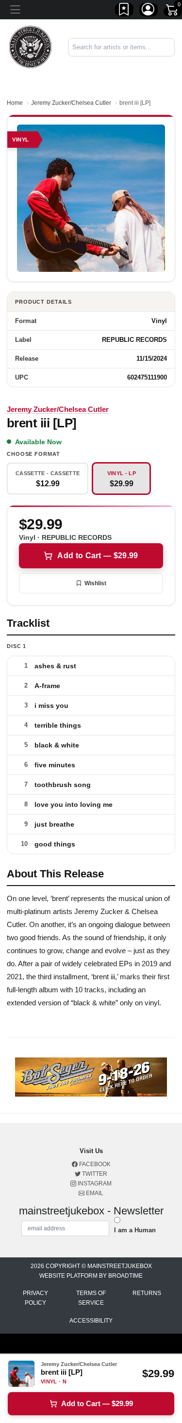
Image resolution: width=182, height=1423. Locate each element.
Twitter (94, 1173)
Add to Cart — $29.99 (97, 555)
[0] (173, 11)
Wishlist (95, 583)
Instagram (94, 1183)
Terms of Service (91, 1298)
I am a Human (135, 1230)
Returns (146, 1293)
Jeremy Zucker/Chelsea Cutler (71, 102)
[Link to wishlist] (124, 11)
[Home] (30, 46)
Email (93, 1193)
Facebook (94, 1164)
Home (15, 102)
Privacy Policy (35, 1298)
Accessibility (91, 1320)
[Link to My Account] (148, 11)
